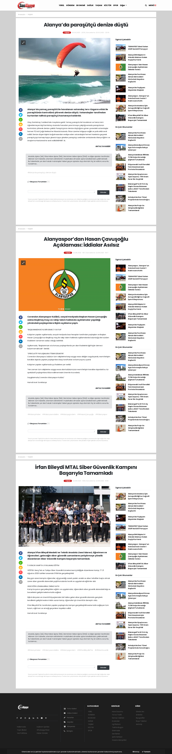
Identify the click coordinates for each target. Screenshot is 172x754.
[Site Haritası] (42, 718)
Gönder (103, 192)
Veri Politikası (22, 733)
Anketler (139, 715)
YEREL (61, 5)
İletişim (69, 731)
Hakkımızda (21, 727)
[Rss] (38, 718)
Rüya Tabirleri (141, 721)
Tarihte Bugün (117, 727)
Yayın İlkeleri (21, 730)
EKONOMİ (80, 5)
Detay (136, 752)
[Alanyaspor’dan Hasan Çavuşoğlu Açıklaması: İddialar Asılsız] (64, 284)
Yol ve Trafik (117, 715)
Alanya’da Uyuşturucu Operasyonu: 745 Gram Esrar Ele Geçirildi (138, 176)
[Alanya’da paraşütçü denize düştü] (64, 71)
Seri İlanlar (116, 734)
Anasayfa (21, 14)
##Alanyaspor (101, 414)
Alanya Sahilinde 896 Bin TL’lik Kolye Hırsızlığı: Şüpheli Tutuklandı (138, 157)
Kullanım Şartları (43, 727)
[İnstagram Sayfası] (26, 718)
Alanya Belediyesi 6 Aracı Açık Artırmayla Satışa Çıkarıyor (139, 147)
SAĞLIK (90, 5)
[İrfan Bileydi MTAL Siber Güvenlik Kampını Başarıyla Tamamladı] (64, 516)
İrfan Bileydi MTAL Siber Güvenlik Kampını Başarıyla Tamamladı (138, 117)
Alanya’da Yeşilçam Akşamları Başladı (136, 88)
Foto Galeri (72, 708)
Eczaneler (116, 721)
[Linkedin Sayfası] (34, 718)
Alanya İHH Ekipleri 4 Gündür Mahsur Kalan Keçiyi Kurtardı (137, 57)
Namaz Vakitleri (118, 718)
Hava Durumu (117, 711)
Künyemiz (71, 726)
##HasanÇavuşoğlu (85, 414)
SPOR (115, 5)
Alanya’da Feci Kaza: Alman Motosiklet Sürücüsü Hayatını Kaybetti (137, 78)
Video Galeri (72, 713)
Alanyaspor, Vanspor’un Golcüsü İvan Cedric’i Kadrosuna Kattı (138, 98)
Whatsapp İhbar (43, 730)
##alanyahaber (34, 414)
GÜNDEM (70, 5)
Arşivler (70, 722)
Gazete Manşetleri (119, 740)
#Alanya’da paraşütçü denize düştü (42, 172)
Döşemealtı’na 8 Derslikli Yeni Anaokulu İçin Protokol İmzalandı (139, 167)
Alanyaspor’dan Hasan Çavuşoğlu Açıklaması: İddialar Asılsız (138, 67)
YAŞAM (98, 5)
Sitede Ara (140, 711)
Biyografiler (140, 718)
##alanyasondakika (50, 414)
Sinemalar (116, 730)
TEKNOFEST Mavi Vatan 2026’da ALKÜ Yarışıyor (138, 47)
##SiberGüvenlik (101, 650)
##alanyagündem (68, 414)
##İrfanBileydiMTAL (85, 650)
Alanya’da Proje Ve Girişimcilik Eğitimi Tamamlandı (136, 208)
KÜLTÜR (107, 5)
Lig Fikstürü (116, 724)
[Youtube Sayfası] (30, 718)
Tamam (146, 752)
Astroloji (139, 724)
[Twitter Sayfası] (22, 718)
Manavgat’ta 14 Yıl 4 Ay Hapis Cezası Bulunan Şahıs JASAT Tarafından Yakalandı (138, 187)
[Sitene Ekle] (46, 718)
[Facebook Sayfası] (18, 718)
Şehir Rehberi (117, 737)
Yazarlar (70, 717)
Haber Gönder (42, 733)
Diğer (122, 5)
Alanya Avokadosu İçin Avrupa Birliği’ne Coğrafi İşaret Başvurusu (138, 108)
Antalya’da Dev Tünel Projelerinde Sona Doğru (139, 198)
